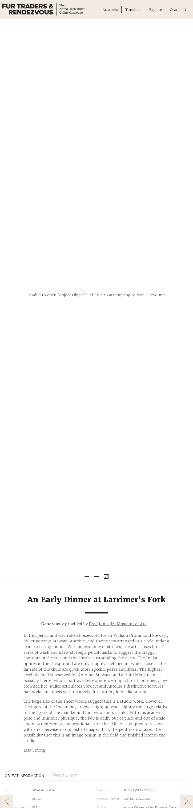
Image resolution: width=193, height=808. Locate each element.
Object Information (24, 775)
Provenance (65, 775)
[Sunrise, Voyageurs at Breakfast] (186, 801)
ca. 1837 (37, 799)
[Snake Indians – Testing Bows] (6, 801)
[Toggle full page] (106, 576)
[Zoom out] (96, 576)
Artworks (110, 10)
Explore (155, 10)
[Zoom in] (86, 576)
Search (176, 10)
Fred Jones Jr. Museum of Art (117, 623)
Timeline (133, 10)
